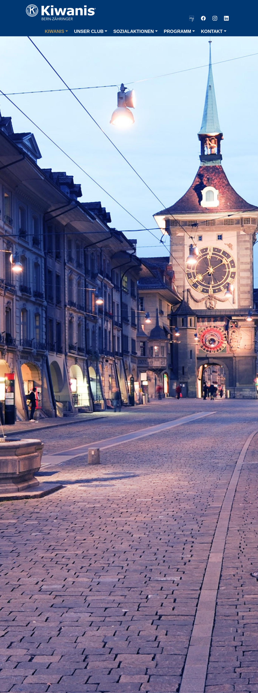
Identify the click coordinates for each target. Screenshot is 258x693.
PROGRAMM (177, 31)
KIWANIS (54, 31)
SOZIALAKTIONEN (133, 31)
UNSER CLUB (89, 31)
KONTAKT (212, 31)
